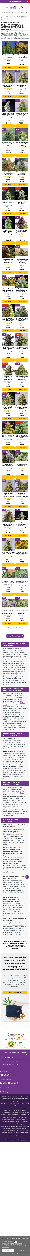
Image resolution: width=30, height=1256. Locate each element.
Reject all (22, 1250)
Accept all (8, 1250)
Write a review (15, 992)
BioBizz (23, 802)
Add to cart (8, 67)
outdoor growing (18, 925)
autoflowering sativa (16, 699)
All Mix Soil (22, 795)
